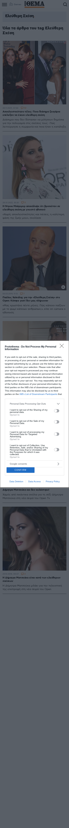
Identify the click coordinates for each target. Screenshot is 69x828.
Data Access (34, 481)
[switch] (56, 410)
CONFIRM (20, 470)
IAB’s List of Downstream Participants (38, 394)
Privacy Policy (53, 481)
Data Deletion (16, 481)
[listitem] (34, 403)
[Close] (63, 347)
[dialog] (34, 414)
